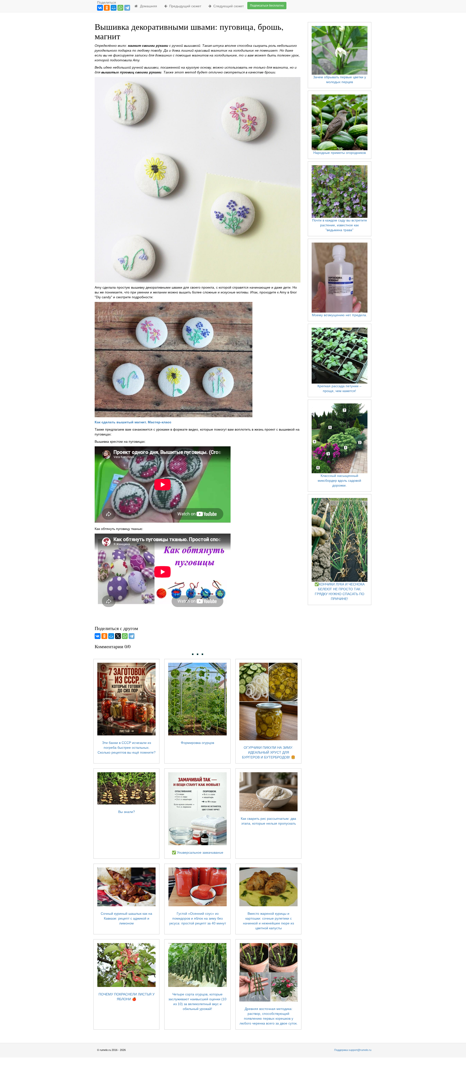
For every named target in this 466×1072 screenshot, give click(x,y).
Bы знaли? (126, 812)
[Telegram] (127, 8)
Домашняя (147, 6)
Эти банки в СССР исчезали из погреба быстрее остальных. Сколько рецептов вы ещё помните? (127, 747)
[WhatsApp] (120, 8)
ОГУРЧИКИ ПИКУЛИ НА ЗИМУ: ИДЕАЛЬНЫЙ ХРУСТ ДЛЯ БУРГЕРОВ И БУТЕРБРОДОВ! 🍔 (268, 752)
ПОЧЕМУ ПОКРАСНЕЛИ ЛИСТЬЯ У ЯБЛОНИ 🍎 (127, 996)
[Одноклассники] (107, 8)
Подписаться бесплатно (267, 5)
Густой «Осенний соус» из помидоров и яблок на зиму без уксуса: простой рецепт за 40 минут (197, 918)
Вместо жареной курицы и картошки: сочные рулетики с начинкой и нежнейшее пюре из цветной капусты (268, 921)
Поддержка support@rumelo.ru (352, 1049)
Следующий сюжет (227, 6)
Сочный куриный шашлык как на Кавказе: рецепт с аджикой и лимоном (126, 918)
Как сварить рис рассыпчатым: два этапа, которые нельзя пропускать (268, 821)
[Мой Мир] (113, 8)
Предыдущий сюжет (184, 6)
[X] (118, 636)
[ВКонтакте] (100, 8)
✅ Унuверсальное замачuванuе (197, 852)
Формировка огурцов (197, 743)
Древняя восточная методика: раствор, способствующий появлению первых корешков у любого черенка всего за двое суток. (269, 1016)
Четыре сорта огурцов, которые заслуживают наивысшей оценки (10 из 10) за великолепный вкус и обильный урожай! (197, 1001)
